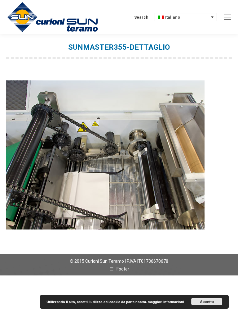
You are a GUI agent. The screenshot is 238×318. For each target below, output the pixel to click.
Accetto (207, 301)
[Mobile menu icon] (227, 17)
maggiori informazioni (166, 301)
